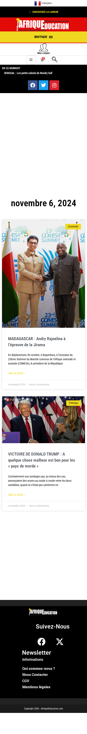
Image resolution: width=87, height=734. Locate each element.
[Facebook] (33, 85)
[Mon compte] (44, 47)
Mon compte (43, 53)
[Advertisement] (43, 140)
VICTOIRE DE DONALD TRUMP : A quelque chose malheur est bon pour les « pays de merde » (41, 460)
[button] (43, 11)
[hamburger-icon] (30, 60)
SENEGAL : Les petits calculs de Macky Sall (28, 73)
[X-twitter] (60, 642)
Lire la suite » (16, 373)
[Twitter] (43, 85)
